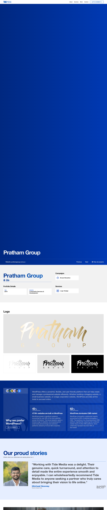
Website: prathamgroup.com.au (15, 262)
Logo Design (64, 291)
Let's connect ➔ (97, 1)
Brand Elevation (65, 278)
